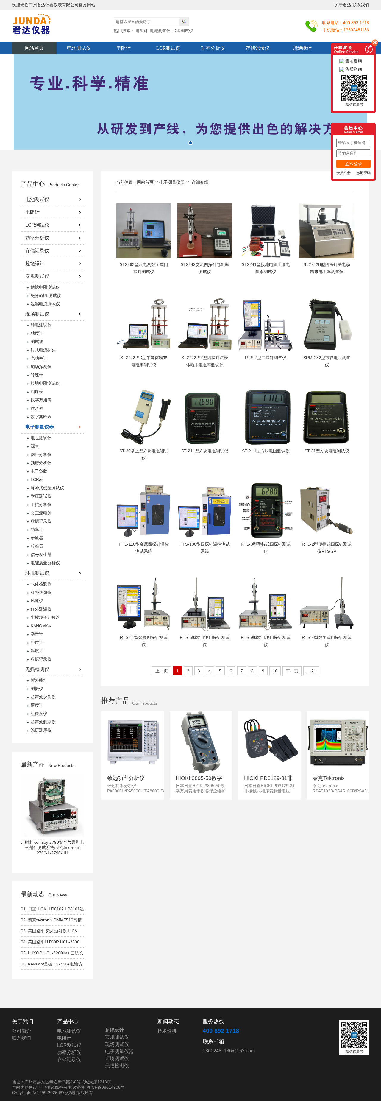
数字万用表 (41, 400)
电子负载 (39, 471)
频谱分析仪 (41, 462)
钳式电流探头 (43, 350)
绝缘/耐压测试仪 (46, 295)
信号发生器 (41, 554)
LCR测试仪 (168, 48)
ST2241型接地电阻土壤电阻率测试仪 (266, 268)
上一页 (161, 671)
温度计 (37, 650)
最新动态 (33, 894)
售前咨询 (353, 60)
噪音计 (37, 634)
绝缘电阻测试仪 (45, 287)
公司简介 (21, 1030)
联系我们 (360, 4)
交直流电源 (41, 512)
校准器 (37, 546)
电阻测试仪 (41, 437)
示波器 (37, 537)
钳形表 (37, 408)
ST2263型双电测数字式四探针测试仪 (144, 268)
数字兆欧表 (41, 416)
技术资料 (167, 1030)
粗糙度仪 (39, 713)
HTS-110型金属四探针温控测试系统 (144, 548)
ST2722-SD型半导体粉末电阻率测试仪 (143, 361)
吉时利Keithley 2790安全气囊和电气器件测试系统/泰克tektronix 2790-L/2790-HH (52, 847)
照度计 (37, 642)
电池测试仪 (79, 48)
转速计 (37, 375)
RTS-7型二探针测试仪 (265, 357)
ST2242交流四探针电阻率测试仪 (205, 268)
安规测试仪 (37, 276)
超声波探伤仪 (43, 696)
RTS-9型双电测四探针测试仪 (266, 641)
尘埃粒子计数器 (45, 617)
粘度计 (37, 333)
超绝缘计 (302, 48)
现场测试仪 (37, 314)
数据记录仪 (41, 521)
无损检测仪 (37, 669)
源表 (35, 446)
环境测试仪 (37, 573)
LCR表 (37, 479)
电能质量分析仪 (45, 562)
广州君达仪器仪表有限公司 (44, 27)
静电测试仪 (41, 325)
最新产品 (33, 764)
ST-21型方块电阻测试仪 (327, 451)
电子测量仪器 (39, 426)
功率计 (37, 529)
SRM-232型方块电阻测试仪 (326, 361)
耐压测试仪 (41, 496)
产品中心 (33, 183)
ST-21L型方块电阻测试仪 (204, 451)
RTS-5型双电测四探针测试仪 (204, 641)
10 (275, 671)
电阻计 (123, 48)
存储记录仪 (257, 48)
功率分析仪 (213, 48)
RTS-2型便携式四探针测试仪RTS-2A (327, 548)
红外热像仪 (41, 592)
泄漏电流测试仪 (45, 303)
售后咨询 (353, 69)
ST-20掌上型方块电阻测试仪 (143, 454)
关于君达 (343, 4)
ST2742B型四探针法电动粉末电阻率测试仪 (326, 268)
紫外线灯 (39, 680)
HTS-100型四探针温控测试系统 (204, 548)
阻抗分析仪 (41, 504)
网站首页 (34, 48)
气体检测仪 (41, 584)
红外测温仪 (41, 609)
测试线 (37, 341)
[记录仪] (190, 102)
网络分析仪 (41, 454)
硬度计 (37, 705)
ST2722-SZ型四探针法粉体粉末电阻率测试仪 (204, 361)
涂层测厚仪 (41, 730)
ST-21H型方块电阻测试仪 (266, 451)
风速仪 (37, 600)
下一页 (292, 671)
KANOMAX (41, 625)
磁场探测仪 (41, 366)
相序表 (37, 391)
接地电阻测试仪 (45, 383)
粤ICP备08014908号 (105, 1087)
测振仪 (37, 688)
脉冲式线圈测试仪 (47, 487)
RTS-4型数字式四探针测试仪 (327, 641)
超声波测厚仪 (43, 722)
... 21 (311, 671)
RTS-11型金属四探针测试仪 (144, 641)
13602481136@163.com (229, 1050)
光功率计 (39, 358)
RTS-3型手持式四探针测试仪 (266, 548)
